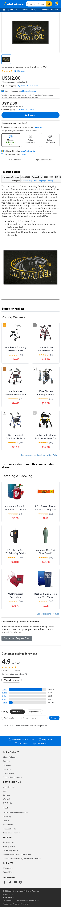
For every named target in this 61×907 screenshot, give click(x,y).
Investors (7, 769)
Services (24, 9)
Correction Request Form (17, 638)
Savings (34, 9)
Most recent (17, 711)
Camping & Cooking (45, 180)
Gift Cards (7, 803)
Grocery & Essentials (49, 9)
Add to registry (45, 160)
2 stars (4, 699)
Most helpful (9, 717)
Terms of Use (8, 842)
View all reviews (11, 679)
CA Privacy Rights (10, 850)
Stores (5, 790)
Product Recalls (9, 828)
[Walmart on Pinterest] (20, 882)
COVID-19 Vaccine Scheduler (15, 812)
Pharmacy (7, 816)
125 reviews (21, 71)
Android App (8, 872)
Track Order (23, 743)
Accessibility (8, 824)
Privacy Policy (9, 846)
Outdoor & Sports (28, 180)
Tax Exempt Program (11, 832)
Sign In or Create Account (23, 739)
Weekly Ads (41, 743)
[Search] (49, 3)
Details (23, 154)
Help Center (47, 739)
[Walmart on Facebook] (4, 882)
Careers (6, 761)
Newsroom (7, 765)
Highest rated (35, 711)
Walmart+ (7, 799)
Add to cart (30, 115)
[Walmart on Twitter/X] (10, 882)
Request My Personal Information (17, 854)
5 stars (4, 689)
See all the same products (48, 613)
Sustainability (8, 773)
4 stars (4, 693)
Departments (11, 9)
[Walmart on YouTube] (15, 882)
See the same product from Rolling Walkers (40, 455)
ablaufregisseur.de (28, 91)
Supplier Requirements (12, 777)
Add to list (16, 160)
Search (54, 717)
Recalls (6, 820)
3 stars (4, 696)
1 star (5, 702)
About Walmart (9, 757)
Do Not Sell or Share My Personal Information (22, 858)
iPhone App (8, 868)
